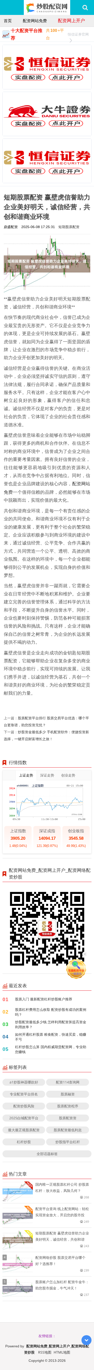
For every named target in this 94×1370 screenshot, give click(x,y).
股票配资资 (67, 1118)
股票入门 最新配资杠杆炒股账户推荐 (43, 999)
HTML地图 (62, 1352)
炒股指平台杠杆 (67, 1141)
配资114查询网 (67, 1082)
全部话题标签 (47, 1153)
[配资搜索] (85, 7)
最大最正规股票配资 (24, 1129)
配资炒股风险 (23, 1106)
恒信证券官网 (78, 34)
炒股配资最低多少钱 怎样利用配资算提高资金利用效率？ (50, 1024)
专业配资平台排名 (24, 1094)
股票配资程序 (67, 1106)
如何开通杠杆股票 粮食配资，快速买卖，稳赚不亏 (50, 1037)
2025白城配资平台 (23, 1118)
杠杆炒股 (24, 1141)
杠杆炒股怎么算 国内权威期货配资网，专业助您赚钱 (50, 1049)
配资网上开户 (71, 20)
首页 (8, 20)
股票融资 (68, 1094)
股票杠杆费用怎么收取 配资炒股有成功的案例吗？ (50, 1012)
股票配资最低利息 (68, 1129)
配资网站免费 (35, 20)
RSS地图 (44, 1352)
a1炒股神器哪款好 (24, 1082)
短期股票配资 (68, 226)
